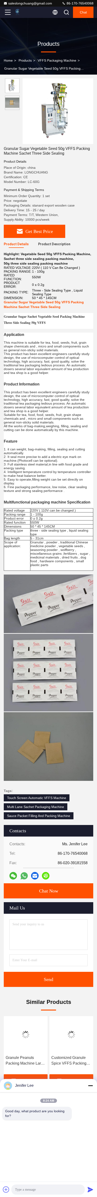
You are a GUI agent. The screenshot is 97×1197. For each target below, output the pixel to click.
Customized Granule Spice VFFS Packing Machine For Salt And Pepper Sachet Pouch (69, 1061)
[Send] (90, 1189)
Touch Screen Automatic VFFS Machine (36, 798)
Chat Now (48, 890)
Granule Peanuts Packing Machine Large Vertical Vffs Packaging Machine (25, 1061)
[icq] (46, 876)
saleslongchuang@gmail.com (30, 3)
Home (8, 60)
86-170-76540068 (79, 3)
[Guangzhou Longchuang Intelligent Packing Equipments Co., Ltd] (23, 12)
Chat (83, 12)
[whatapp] (24, 876)
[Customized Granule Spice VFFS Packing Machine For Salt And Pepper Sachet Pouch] (71, 1034)
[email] (35, 876)
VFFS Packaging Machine (57, 60)
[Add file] (6, 1189)
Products (25, 60)
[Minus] (90, 1085)
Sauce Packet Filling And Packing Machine (38, 816)
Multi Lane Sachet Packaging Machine (35, 807)
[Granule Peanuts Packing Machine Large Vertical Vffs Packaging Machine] (26, 1034)
